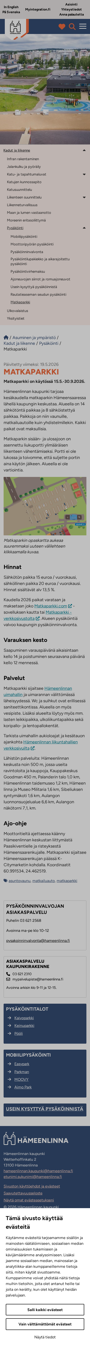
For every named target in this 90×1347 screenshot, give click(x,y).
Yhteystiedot (71, 9)
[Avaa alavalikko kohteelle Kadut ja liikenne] (84, 150)
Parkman (21, 1072)
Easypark (21, 1064)
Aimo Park (23, 1087)
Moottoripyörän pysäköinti (32, 244)
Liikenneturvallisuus (22, 205)
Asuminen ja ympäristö (34, 337)
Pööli (18, 1033)
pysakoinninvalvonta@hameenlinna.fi (38, 940)
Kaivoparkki (24, 1018)
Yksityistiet (15, 318)
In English (11, 7)
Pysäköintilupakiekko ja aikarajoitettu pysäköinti (40, 261)
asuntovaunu (19, 880)
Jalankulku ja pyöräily (24, 166)
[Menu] (82, 26)
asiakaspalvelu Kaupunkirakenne (27, 964)
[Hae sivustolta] (72, 26)
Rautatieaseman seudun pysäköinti (38, 294)
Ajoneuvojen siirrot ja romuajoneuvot (40, 279)
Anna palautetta (71, 14)
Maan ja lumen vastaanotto (29, 212)
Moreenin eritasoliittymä (26, 220)
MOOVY (21, 1079)
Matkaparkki (20, 302)
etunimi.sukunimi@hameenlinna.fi (33, 1176)
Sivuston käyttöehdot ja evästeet (32, 1186)
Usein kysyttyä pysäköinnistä (34, 287)
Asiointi (71, 4)
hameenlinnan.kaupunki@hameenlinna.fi (38, 1171)
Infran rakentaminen (23, 159)
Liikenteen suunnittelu (24, 197)
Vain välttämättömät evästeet (45, 1324)
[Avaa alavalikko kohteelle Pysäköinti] (84, 227)
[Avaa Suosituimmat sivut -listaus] (63, 26)
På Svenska (11, 12)
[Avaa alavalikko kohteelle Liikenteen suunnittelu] (84, 197)
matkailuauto (43, 880)
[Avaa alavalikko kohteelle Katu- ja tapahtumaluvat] (84, 174)
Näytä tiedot (45, 1337)
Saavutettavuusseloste (23, 1193)
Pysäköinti (15, 228)
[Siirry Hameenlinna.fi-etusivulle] (6, 337)
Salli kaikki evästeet (45, 1309)
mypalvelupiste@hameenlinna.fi (37, 979)
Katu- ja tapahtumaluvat (26, 174)
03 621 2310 (22, 974)
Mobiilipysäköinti (24, 236)
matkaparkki (67, 880)
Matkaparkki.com (50, 606)
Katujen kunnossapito (24, 182)
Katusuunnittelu (19, 189)
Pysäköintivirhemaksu (28, 271)
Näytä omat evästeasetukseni (29, 1200)
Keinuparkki (24, 1025)
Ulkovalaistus (17, 311)
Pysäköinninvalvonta (27, 252)
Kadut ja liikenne (16, 150)
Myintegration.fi (37, 9)
